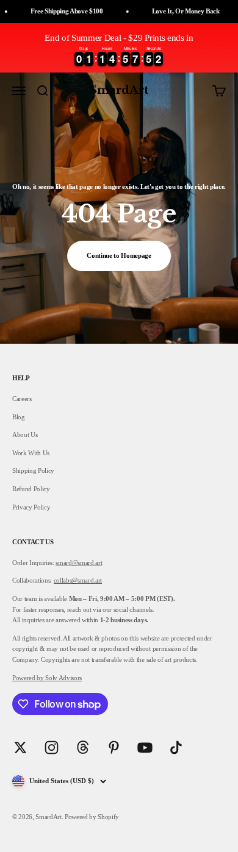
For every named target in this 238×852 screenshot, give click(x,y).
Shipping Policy (33, 470)
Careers (22, 398)
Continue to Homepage (119, 255)
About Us (24, 434)
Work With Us (30, 452)
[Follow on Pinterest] (114, 747)
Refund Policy (31, 488)
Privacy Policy (31, 507)
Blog (18, 417)
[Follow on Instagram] (51, 747)
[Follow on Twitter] (20, 747)
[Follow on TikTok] (176, 747)
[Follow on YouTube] (145, 747)
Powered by (28, 677)
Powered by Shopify (92, 816)
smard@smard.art (79, 562)
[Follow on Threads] (82, 747)
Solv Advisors (63, 677)
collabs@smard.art (78, 580)
